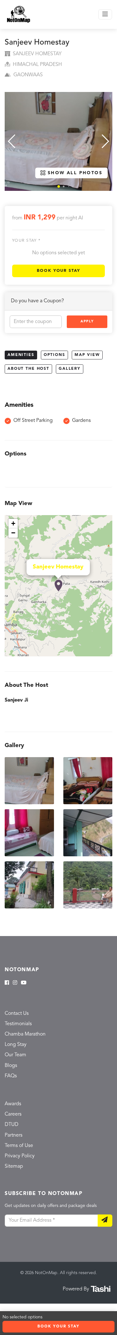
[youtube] (24, 983)
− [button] (13, 533)
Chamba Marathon (25, 1034)
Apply (87, 321)
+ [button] (13, 523)
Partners (13, 1135)
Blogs (11, 1065)
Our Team (15, 1055)
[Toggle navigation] (105, 14)
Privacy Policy (20, 1156)
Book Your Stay (58, 271)
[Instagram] (15, 983)
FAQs (11, 1076)
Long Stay (16, 1044)
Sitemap (14, 1166)
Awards (13, 1103)
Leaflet (105, 653)
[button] (58, 186)
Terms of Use (19, 1145)
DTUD (11, 1124)
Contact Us (17, 1013)
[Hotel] (58, 586)
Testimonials (18, 1023)
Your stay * (26, 241)
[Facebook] (7, 983)
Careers (13, 1114)
